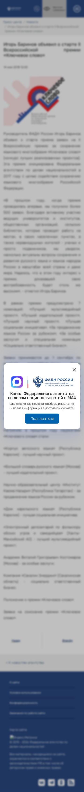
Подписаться (42, 418)
